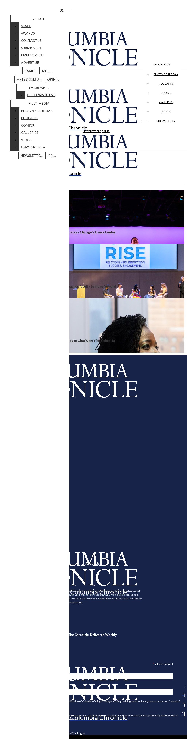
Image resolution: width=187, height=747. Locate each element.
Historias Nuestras (44, 95)
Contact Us (31, 41)
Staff (26, 26)
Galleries (166, 102)
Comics (166, 92)
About (39, 19)
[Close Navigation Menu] (62, 10)
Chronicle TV (165, 120)
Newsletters (92, 131)
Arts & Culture (30, 79)
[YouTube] (183, 715)
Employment (32, 55)
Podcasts (166, 83)
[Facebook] (183, 686)
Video (166, 111)
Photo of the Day (166, 74)
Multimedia (162, 64)
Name (9, 686)
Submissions (31, 48)
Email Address (14, 671)
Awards (28, 33)
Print (106, 131)
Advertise (30, 62)
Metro (48, 71)
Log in (81, 733)
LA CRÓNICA (39, 88)
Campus (31, 71)
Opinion (54, 79)
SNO (71, 733)
